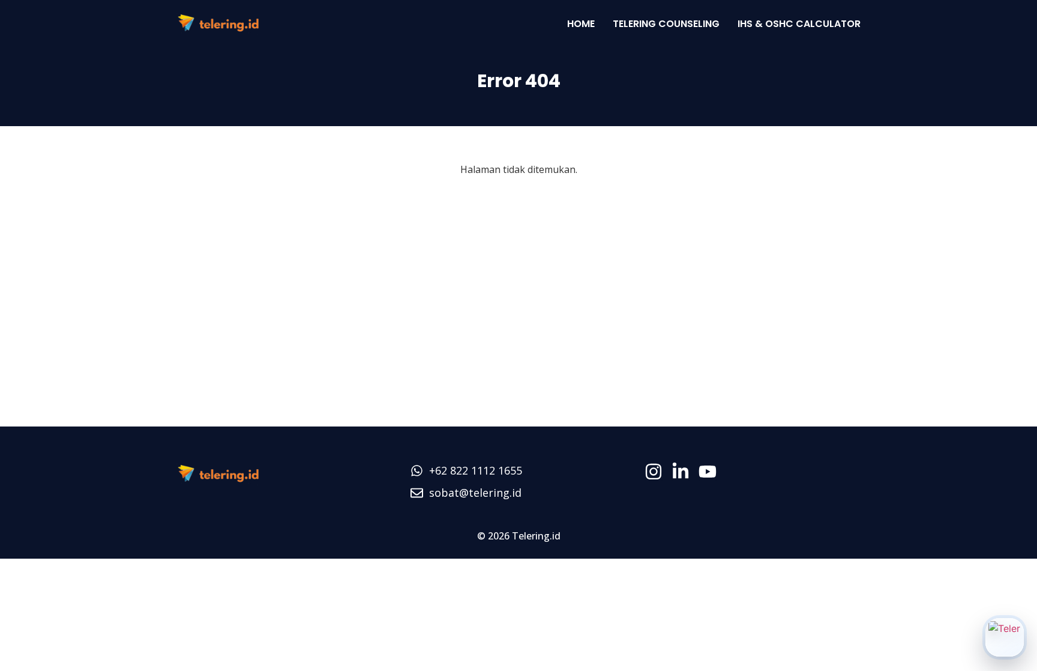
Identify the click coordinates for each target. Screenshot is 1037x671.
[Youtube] (708, 472)
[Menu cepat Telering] (1004, 637)
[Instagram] (654, 472)
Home (581, 24)
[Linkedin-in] (681, 472)
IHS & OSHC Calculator (799, 24)
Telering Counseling (666, 24)
